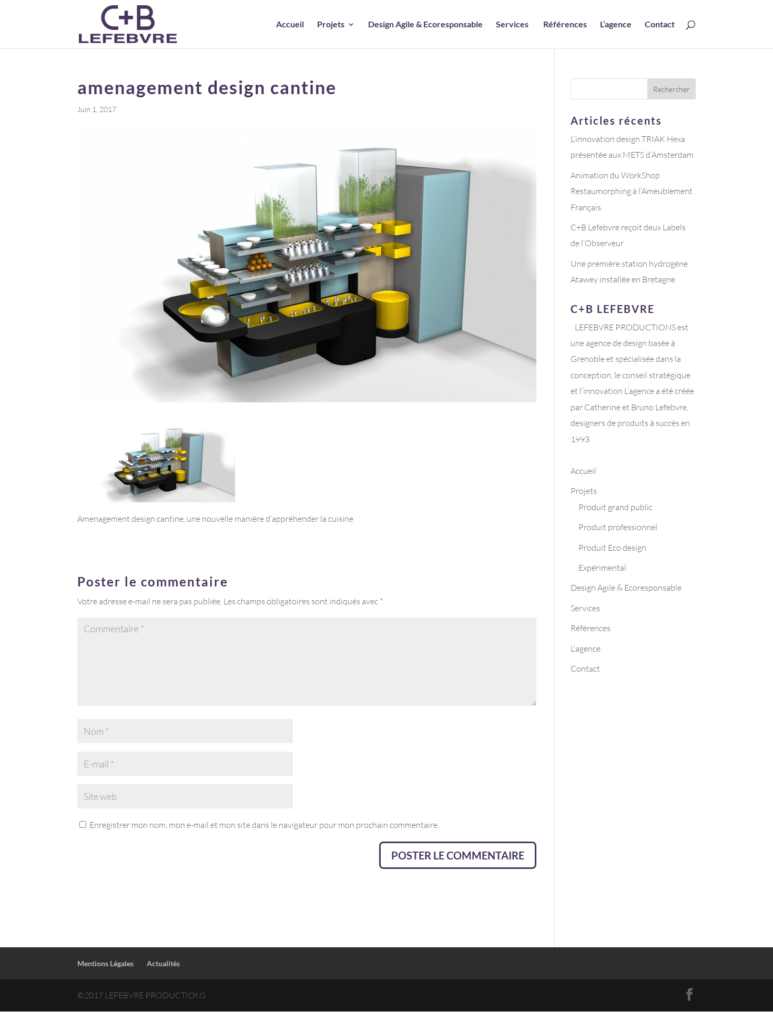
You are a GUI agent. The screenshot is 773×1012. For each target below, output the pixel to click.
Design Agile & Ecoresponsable (425, 25)
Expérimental (602, 567)
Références (565, 25)
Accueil (290, 25)
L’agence (616, 25)
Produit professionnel (617, 527)
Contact (660, 25)
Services (513, 25)
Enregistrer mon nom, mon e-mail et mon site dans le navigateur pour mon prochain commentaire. (264, 824)
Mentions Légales (105, 963)
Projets (330, 25)
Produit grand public (615, 507)
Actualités (163, 963)
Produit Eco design (612, 547)
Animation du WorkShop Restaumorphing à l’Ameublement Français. (632, 191)
